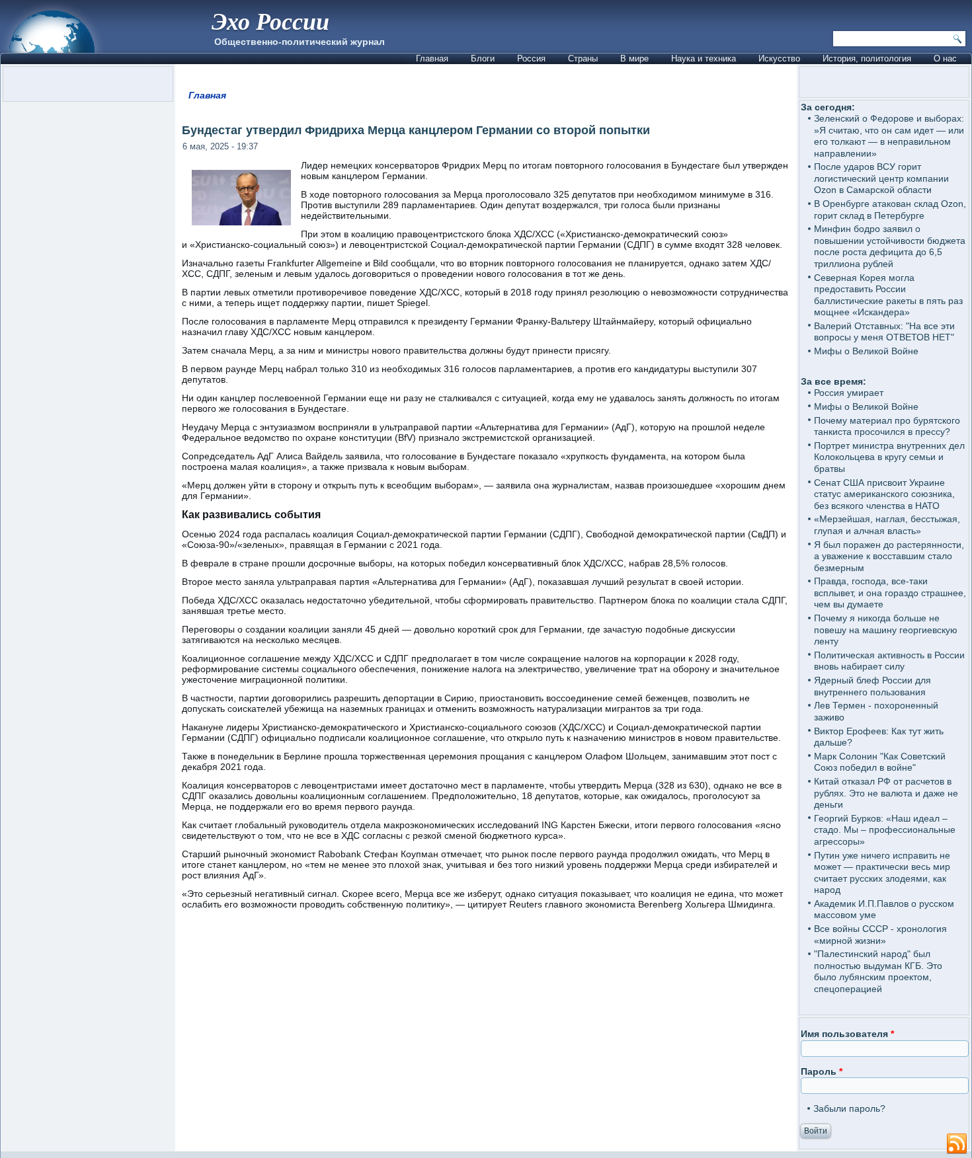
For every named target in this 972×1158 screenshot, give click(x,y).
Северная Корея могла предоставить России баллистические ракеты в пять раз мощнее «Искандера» (888, 295)
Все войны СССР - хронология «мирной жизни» (880, 934)
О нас (945, 58)
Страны (583, 58)
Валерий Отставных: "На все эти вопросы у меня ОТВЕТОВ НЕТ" (884, 332)
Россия (531, 58)
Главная (432, 58)
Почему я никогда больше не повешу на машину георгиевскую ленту (885, 629)
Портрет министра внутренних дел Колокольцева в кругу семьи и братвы (889, 457)
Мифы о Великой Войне (866, 351)
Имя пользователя (847, 1033)
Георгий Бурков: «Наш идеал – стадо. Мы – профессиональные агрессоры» (884, 830)
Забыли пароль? (849, 1108)
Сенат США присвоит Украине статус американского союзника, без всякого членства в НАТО (884, 494)
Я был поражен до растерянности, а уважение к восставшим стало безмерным (889, 556)
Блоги (483, 58)
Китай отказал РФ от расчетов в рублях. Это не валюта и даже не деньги (886, 793)
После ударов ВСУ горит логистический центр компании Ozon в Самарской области (881, 178)
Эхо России (270, 21)
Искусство (779, 58)
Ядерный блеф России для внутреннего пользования (872, 686)
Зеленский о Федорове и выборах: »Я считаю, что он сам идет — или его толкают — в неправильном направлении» (889, 136)
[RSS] (956, 1144)
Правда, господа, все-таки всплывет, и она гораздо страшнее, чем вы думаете (890, 592)
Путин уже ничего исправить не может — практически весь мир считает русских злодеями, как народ (882, 873)
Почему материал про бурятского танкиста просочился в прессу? (887, 426)
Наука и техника (703, 58)
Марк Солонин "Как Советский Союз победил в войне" (880, 762)
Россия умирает (848, 392)
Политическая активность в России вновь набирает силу (889, 661)
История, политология (867, 58)
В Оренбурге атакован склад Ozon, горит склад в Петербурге (890, 209)
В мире (634, 58)
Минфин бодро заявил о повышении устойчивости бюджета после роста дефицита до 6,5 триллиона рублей (889, 246)
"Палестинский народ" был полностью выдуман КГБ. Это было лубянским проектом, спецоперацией (878, 971)
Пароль (821, 1071)
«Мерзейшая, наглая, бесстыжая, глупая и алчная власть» (887, 525)
